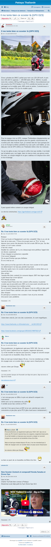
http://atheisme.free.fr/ (7, 380)
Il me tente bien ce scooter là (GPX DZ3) (22, 15)
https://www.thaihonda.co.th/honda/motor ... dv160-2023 (20, 324)
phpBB (20, 540)
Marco (7, 336)
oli (7, 385)
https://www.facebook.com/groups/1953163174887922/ (20, 331)
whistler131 (4, 465)
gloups (8, 225)
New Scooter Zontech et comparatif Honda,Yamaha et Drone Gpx (23, 473)
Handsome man (10, 305)
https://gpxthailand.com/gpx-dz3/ (29, 212)
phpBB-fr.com (28, 542)
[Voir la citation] (17, 430)
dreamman (9, 24)
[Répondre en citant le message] (44, 26)
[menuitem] (6, 7)
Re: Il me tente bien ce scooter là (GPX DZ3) (19, 231)
